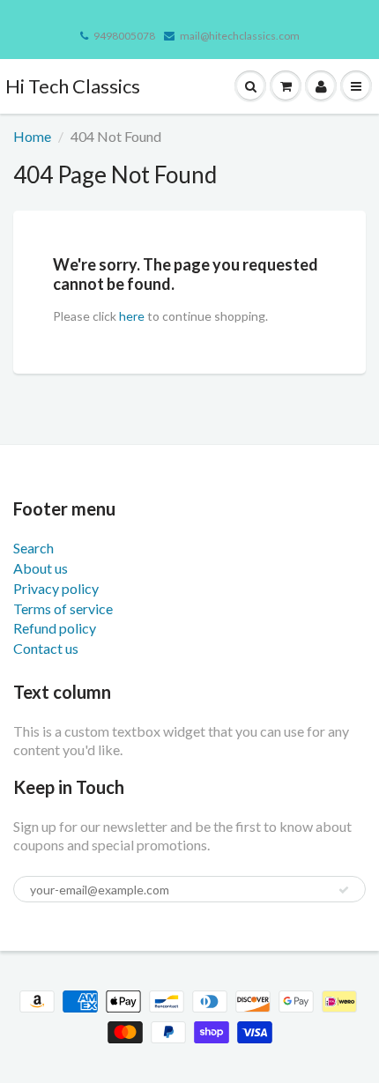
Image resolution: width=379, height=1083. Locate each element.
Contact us (45, 648)
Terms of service (63, 608)
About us (40, 568)
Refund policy (54, 627)
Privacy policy (56, 588)
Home (32, 136)
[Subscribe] (344, 890)
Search (33, 547)
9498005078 (124, 35)
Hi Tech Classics (72, 86)
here (132, 315)
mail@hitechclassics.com (240, 35)
